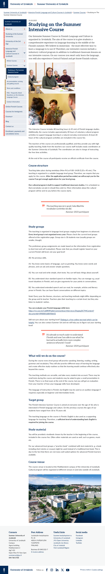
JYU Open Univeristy (61, 540)
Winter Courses (12, 61)
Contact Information (13, 102)
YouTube (79, 543)
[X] (62, 569)
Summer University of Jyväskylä (52, 4)
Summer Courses (79, 12)
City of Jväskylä (59, 545)
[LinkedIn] (57, 569)
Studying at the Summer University (14, 35)
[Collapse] (24, 52)
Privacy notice (85, 570)
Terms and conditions (13, 88)
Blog (7, 121)
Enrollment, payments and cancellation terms (15, 133)
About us (9, 29)
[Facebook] (47, 569)
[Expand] (24, 29)
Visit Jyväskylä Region (61, 548)
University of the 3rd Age (13, 43)
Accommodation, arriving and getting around (15, 82)
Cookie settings (97, 570)
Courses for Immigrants (14, 111)
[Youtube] (67, 569)
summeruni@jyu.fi (15, 555)
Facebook (79, 535)
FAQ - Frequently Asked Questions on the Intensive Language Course (15, 95)
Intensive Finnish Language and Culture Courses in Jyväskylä (50, 12)
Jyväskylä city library (61, 543)
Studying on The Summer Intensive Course (16, 71)
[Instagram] (51, 569)
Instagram (79, 538)
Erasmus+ (9, 116)
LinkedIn (79, 540)
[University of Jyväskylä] (4, 4)
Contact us (10, 126)
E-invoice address (37, 552)
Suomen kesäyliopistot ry (63, 535)
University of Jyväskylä (21, 4)
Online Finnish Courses (14, 107)
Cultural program (13, 77)
